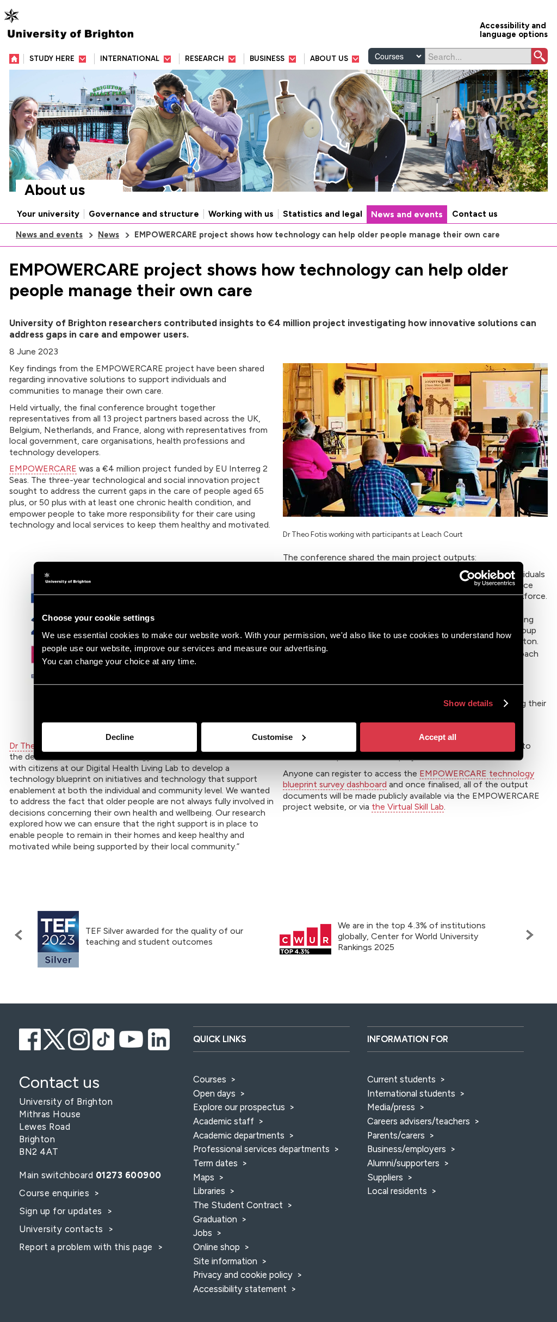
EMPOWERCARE (43, 468)
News (108, 235)
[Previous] (21, 935)
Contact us (475, 214)
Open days (214, 1093)
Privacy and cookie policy (243, 1274)
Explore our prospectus (239, 1106)
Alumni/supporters (403, 1163)
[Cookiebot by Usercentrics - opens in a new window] (467, 578)
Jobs (202, 1232)
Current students (401, 1079)
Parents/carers (396, 1135)
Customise (272, 736)
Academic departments (240, 1135)
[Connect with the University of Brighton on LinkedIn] (159, 1037)
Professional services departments (262, 1148)
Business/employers (406, 1148)
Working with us (241, 214)
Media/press (391, 1106)
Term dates (215, 1163)
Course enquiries (55, 1193)
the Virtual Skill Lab (408, 806)
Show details (468, 703)
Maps (203, 1177)
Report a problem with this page (87, 1246)
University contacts (61, 1228)
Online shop (216, 1246)
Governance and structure (144, 214)
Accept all (437, 736)
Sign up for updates (61, 1210)
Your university (48, 214)
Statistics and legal (322, 214)
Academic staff (223, 1121)
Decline (120, 736)
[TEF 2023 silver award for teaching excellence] (58, 939)
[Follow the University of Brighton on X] (54, 1037)
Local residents (397, 1190)
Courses (209, 1079)
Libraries (209, 1190)
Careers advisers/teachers (418, 1121)
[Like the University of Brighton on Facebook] (30, 1037)
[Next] (527, 935)
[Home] (16, 58)
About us (54, 190)
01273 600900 (129, 1175)
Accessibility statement (240, 1288)
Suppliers (385, 1177)
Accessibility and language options (514, 29)
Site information (225, 1261)
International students (411, 1093)
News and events (407, 214)
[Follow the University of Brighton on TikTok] (103, 1037)
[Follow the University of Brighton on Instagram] (79, 1037)
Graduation (215, 1219)
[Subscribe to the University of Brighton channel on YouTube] (131, 1037)
